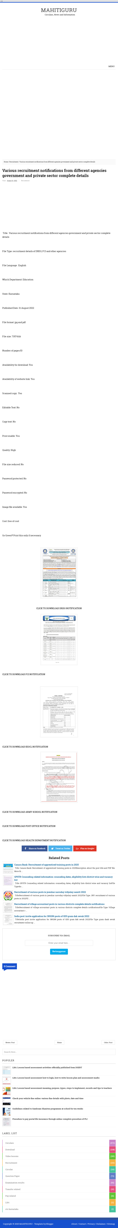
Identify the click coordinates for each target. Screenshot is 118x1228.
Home (6, 162)
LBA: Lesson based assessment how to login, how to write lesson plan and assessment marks (56, 1077)
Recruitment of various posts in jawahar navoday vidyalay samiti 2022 (50, 892)
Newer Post (10, 1042)
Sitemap (111, 1223)
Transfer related (12, 1189)
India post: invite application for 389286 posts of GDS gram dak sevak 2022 (51, 916)
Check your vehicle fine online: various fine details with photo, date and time (47, 1098)
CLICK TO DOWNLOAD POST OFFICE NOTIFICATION (28, 826)
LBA (7, 1202)
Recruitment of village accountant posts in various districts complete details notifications (59, 904)
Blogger (49, 1223)
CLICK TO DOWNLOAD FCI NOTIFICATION (23, 674)
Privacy (91, 1223)
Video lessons (11, 1156)
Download (10, 1149)
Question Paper (12, 1176)
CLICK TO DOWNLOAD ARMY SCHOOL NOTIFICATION (29, 811)
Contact (82, 1223)
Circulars (9, 1143)
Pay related (10, 1195)
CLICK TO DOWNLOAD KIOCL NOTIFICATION (25, 746)
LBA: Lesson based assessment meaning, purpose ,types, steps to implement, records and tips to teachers (62, 1088)
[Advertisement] (80, 37)
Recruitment (13, 162)
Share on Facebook (37, 848)
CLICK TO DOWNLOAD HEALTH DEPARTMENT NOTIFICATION (34, 840)
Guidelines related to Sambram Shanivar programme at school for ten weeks (47, 1108)
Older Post (108, 1042)
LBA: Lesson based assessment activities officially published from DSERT (47, 1067)
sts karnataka (11, 1209)
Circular (9, 1169)
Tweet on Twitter (62, 848)
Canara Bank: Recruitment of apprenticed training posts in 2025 (46, 864)
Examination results (14, 1182)
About (74, 1223)
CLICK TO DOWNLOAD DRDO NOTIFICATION (59, 608)
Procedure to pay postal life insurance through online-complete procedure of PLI (50, 1119)
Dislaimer (100, 1223)
